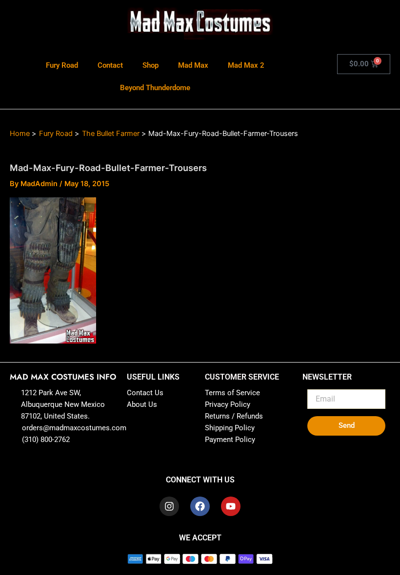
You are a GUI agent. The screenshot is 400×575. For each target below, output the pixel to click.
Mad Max (193, 65)
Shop (150, 65)
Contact (110, 65)
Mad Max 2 (246, 65)
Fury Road (62, 65)
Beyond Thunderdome (155, 87)
